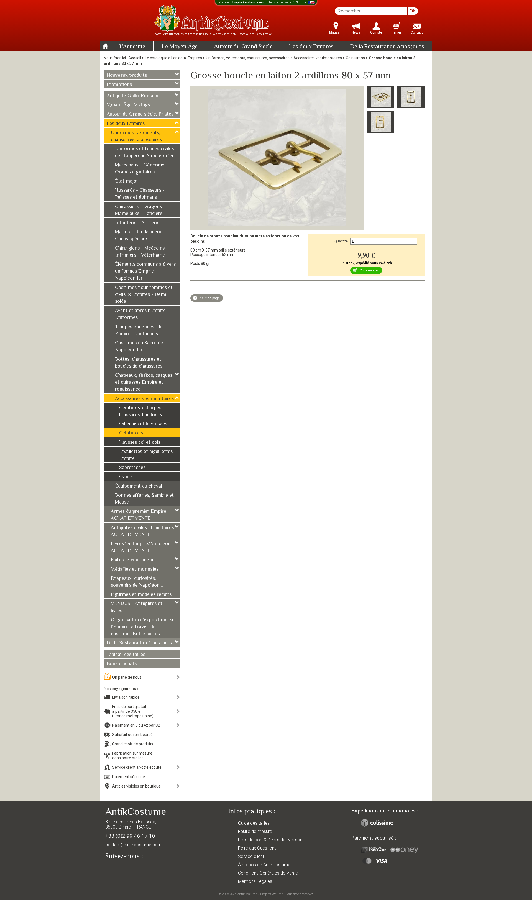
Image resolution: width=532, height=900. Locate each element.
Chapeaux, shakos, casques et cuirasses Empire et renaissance (143, 382)
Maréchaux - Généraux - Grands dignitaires (141, 168)
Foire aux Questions (257, 848)
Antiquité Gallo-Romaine (133, 96)
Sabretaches (132, 468)
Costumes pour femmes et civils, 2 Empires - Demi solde (144, 295)
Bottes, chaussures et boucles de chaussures (138, 363)
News (356, 32)
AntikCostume (247, 894)
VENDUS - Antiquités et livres (136, 607)
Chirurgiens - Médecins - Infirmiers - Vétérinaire (141, 252)
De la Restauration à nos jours (387, 46)
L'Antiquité (132, 46)
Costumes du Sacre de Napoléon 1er (139, 346)
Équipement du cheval (138, 486)
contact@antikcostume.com (133, 844)
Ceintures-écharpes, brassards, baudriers (140, 411)
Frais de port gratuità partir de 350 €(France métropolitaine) (133, 711)
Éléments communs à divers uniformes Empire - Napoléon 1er (145, 271)
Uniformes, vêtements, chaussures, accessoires (248, 58)
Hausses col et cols (139, 443)
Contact (417, 32)
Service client (251, 856)
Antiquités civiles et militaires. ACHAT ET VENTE (143, 531)
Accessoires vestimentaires (317, 58)
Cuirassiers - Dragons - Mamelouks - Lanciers (140, 210)
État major (126, 181)
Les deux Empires (311, 46)
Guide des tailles (254, 823)
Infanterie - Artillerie (137, 223)
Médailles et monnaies (134, 569)
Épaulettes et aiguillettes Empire (146, 455)
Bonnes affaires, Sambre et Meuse (144, 499)
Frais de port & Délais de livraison (270, 839)
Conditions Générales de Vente (268, 873)
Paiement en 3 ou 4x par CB (136, 725)
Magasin (335, 32)
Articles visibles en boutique (136, 786)
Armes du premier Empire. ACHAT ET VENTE (139, 515)
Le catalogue (156, 58)
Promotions (119, 85)
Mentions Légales (255, 881)
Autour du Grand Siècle (243, 46)
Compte (376, 32)
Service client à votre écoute (137, 767)
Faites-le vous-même (133, 560)
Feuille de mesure (255, 831)
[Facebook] (119, 869)
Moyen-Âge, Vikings (128, 105)
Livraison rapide (126, 697)
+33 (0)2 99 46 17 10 (130, 836)
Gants (125, 477)
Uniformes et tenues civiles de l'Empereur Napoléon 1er (144, 152)
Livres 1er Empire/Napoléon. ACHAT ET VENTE (141, 547)
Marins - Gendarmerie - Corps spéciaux (140, 235)
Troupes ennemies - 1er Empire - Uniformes (140, 330)
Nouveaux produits (127, 76)
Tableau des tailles (126, 655)
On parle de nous (127, 677)
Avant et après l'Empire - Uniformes (142, 314)
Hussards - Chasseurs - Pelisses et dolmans (140, 194)
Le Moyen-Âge (180, 46)
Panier (396, 32)
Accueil (134, 58)
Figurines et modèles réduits (141, 595)
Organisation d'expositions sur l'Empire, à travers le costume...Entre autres (144, 627)
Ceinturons (355, 58)
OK (413, 11)
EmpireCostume (271, 894)
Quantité (341, 241)
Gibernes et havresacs (143, 424)
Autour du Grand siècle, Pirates (140, 114)
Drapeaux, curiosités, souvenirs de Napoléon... (137, 582)
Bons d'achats (122, 664)
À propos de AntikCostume (264, 864)
